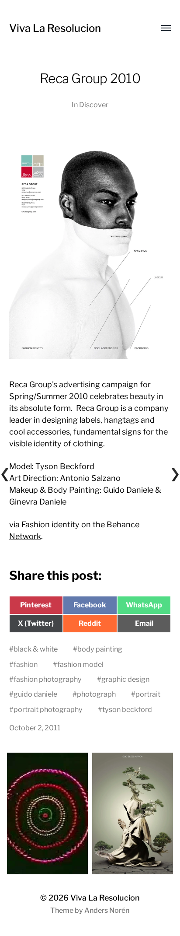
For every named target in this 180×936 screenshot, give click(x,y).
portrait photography (48, 709)
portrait (147, 694)
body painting (99, 649)
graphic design (125, 679)
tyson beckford (127, 709)
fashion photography (48, 679)
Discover (93, 104)
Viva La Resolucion (55, 28)
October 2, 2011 (35, 727)
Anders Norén (106, 910)
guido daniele (35, 694)
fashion (26, 664)
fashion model (80, 664)
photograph (96, 694)
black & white (36, 649)
